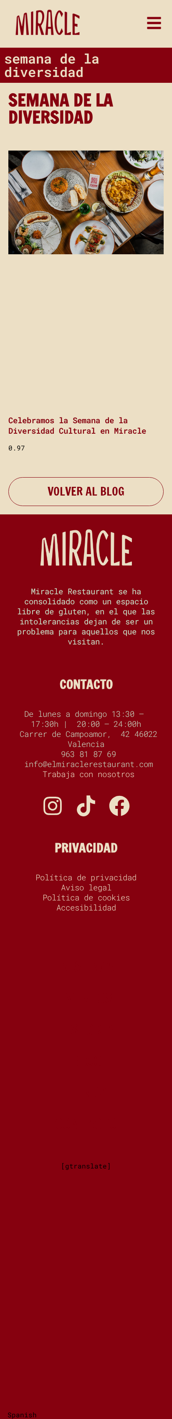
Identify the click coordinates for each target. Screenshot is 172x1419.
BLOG (86, 1061)
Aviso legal (86, 887)
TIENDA (86, 1092)
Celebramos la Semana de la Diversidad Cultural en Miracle (77, 425)
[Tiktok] (86, 805)
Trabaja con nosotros (86, 774)
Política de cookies (86, 897)
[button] (86, 1414)
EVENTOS (86, 998)
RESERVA (86, 967)
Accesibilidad (86, 908)
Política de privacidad (86, 877)
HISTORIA (86, 1029)
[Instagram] (52, 805)
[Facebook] (119, 805)
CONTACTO (86, 684)
